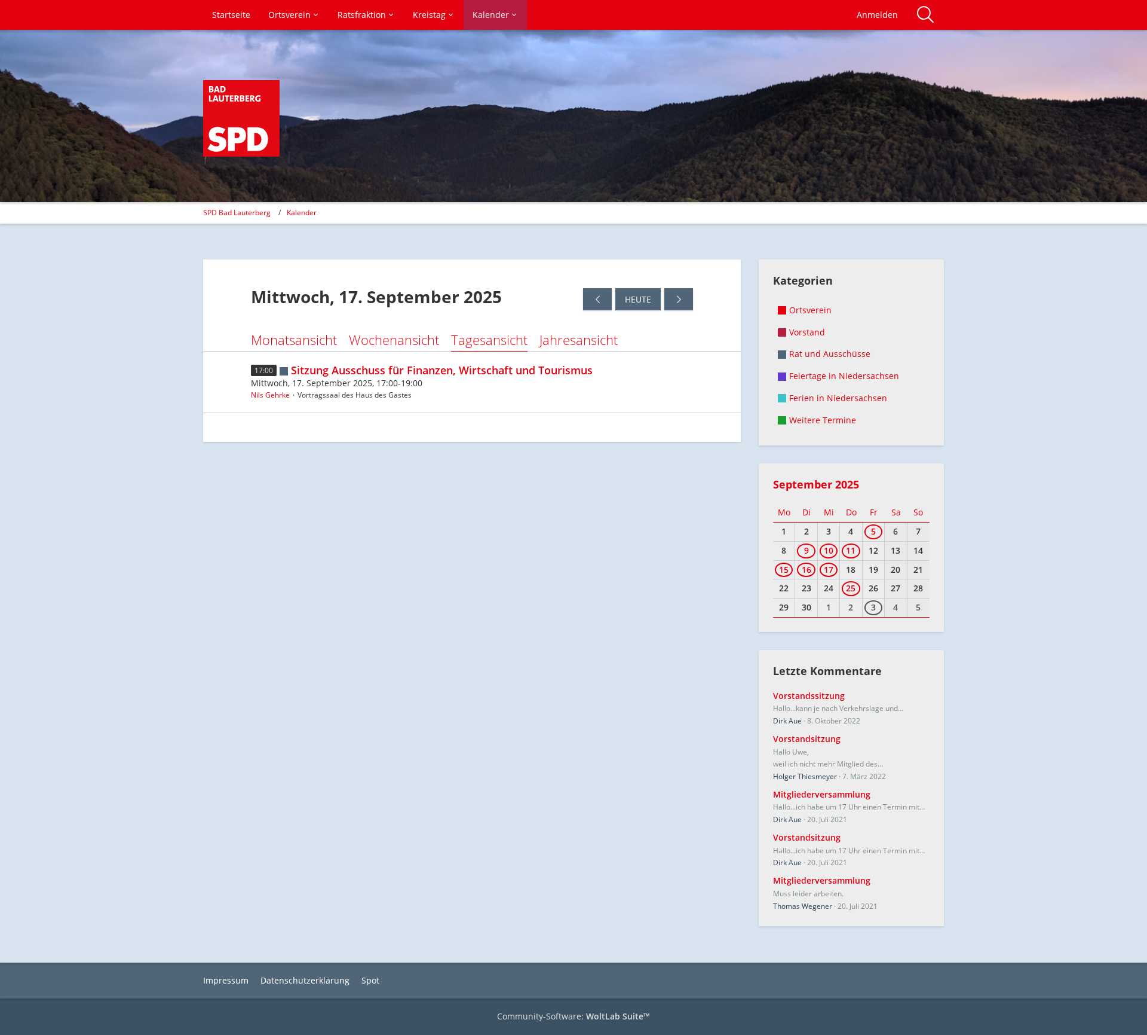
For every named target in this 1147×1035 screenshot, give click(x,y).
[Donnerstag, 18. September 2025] (678, 299)
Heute (638, 299)
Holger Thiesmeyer (805, 776)
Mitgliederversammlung (821, 794)
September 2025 (816, 484)
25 (850, 588)
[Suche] (925, 15)
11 (850, 550)
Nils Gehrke (270, 395)
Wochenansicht (394, 340)
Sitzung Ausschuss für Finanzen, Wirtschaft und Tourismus (442, 370)
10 (828, 550)
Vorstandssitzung (809, 695)
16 (806, 569)
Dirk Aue (787, 721)
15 (784, 569)
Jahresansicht (578, 340)
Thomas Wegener (802, 906)
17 (828, 569)
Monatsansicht (294, 340)
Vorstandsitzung (807, 738)
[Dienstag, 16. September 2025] (597, 299)
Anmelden (877, 14)
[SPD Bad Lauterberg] (241, 118)
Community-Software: (573, 1016)
